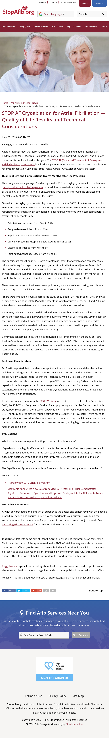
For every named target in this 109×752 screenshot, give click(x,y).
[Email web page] (53, 590)
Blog (68, 26)
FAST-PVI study (48, 401)
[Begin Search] (103, 14)
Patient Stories (57, 26)
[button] (36, 590)
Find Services (81, 635)
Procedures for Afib (40, 26)
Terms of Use (33, 696)
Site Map (78, 696)
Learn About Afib (8, 26)
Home (5, 102)
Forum (104, 26)
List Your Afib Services (68, 2)
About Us (42, 2)
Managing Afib (24, 26)
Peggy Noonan (10, 566)
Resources (77, 26)
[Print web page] (46, 590)
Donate (85, 3)
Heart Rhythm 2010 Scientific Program (29, 482)
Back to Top (96, 590)
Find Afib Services (91, 26)
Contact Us (53, 2)
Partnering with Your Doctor (17, 524)
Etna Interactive (74, 724)
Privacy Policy (57, 696)
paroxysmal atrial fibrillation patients (22, 187)
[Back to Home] (18, 10)
